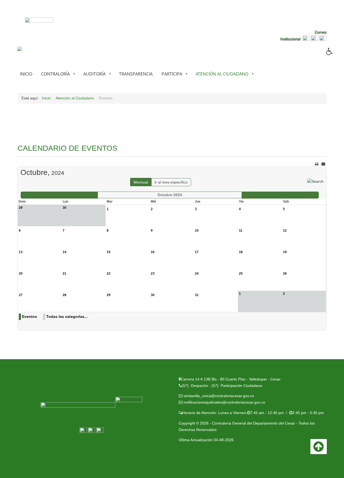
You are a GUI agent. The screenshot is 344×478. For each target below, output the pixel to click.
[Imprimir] (316, 164)
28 (64, 295)
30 (153, 295)
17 (197, 252)
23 (153, 273)
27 (21, 295)
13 (21, 252)
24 (197, 273)
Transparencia (136, 74)
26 (285, 273)
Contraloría (55, 74)
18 (241, 252)
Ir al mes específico (171, 182)
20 (21, 273)
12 (285, 230)
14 (64, 252)
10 (197, 230)
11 (240, 230)
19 (285, 252)
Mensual (141, 182)
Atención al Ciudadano (222, 74)
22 (108, 273)
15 (108, 252)
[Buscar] (315, 181)
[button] (335, 55)
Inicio (26, 74)
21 (64, 273)
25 (241, 273)
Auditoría (94, 74)
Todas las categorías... (67, 316)
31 (197, 295)
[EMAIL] (323, 164)
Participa (172, 74)
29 (108, 295)
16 (153, 252)
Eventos (29, 316)
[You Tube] (323, 39)
